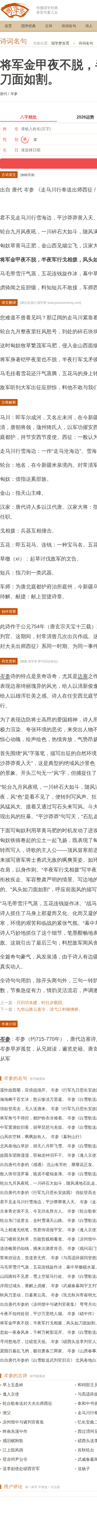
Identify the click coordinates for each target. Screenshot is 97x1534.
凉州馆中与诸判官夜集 (23, 1422)
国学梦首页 (60, 43)
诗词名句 (69, 26)
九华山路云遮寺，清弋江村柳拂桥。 (50, 1009)
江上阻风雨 (13, 1450)
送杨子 (84, 1468)
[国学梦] (15, 10)
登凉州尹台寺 (15, 1459)
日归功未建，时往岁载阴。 (41, 1002)
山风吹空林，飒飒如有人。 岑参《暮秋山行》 (42, 1136)
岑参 (5, 676)
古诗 (48, 26)
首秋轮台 (86, 1450)
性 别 (10, 139)
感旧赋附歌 (13, 1441)
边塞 (83, 676)
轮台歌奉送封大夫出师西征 (27, 1403)
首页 (8, 26)
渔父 (7, 1413)
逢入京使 (11, 1394)
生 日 (10, 150)
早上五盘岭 (13, 1385)
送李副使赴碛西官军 (21, 1468)
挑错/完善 (27, 175)
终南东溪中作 (15, 1431)
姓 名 (10, 129)
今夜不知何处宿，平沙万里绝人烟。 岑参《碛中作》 (48, 1313)
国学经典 (28, 26)
